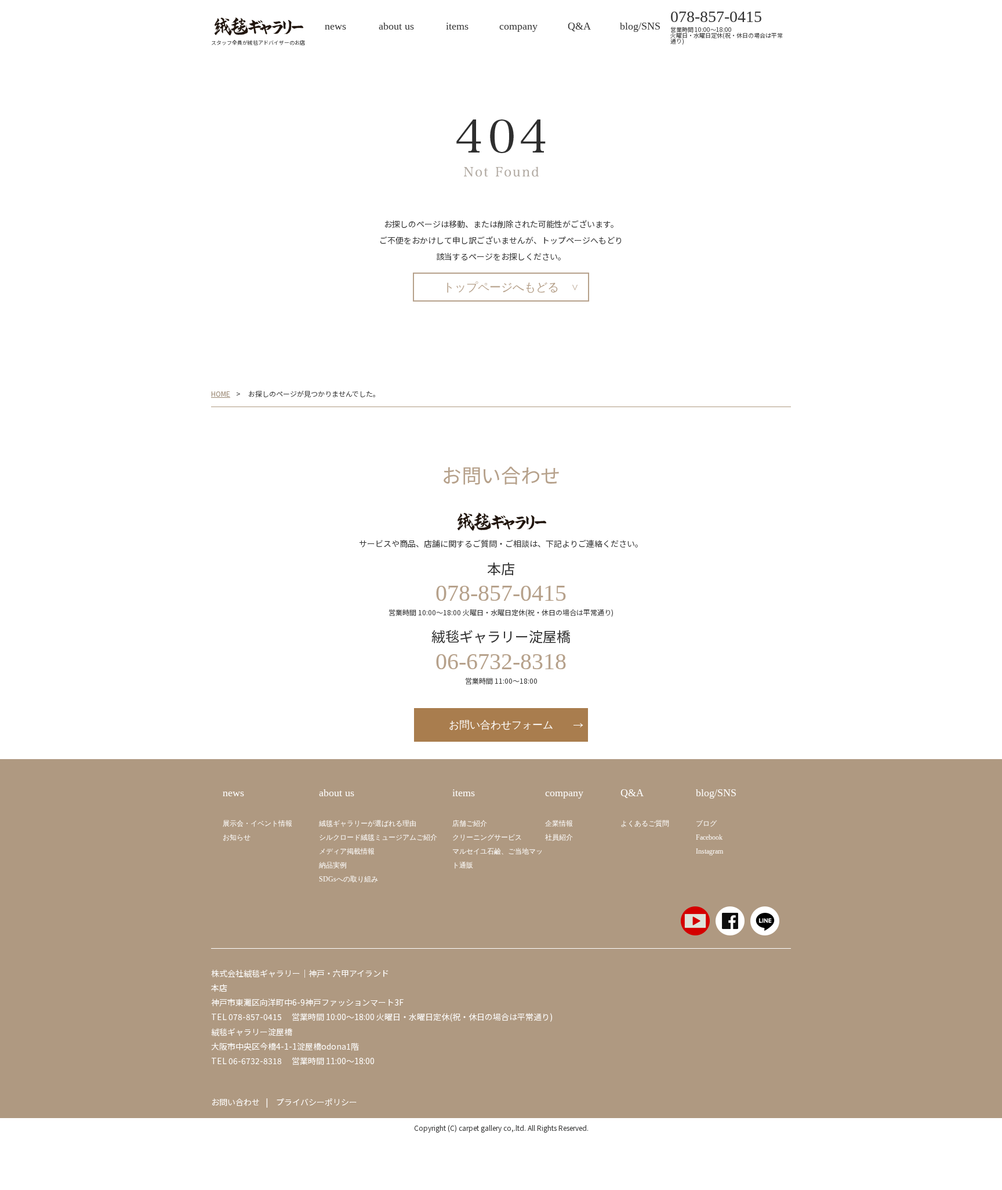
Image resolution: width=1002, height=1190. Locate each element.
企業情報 (559, 823)
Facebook (709, 837)
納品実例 (333, 865)
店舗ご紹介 (469, 823)
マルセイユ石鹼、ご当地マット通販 (497, 858)
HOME (220, 394)
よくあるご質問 (644, 823)
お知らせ (237, 837)
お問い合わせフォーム (501, 725)
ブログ (706, 823)
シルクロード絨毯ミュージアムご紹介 (378, 837)
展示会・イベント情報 (257, 823)
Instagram (709, 851)
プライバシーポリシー (316, 1101)
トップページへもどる (501, 287)
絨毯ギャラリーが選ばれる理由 (367, 823)
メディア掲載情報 (347, 851)
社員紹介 (559, 837)
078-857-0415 (716, 17)
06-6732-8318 (255, 1060)
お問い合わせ (235, 1101)
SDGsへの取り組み (348, 879)
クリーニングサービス (487, 837)
